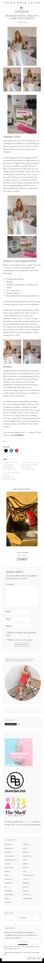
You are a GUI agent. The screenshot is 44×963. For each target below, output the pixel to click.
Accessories (8, 844)
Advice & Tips (9, 848)
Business (25, 852)
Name (9, 611)
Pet (6, 887)
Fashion (7, 864)
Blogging (8, 852)
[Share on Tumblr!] (26, 559)
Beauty (25, 848)
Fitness (25, 864)
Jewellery (8, 879)
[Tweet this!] (21, 559)
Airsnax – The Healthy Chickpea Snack (10, 464)
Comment (10, 584)
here (26, 432)
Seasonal (26, 890)
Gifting (7, 871)
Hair (24, 871)
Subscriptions (9, 894)
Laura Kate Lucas (22, 2)
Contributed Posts (10, 860)
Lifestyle (26, 879)
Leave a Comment (23, 552)
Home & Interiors (28, 875)
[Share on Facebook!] (18, 559)
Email (8, 619)
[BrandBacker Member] (15, 792)
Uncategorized (27, 898)
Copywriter (27, 822)
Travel (7, 898)
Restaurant (8, 890)
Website (9, 626)
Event (24, 860)
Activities (26, 844)
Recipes (25, 887)
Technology (27, 894)
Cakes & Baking (9, 856)
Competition (26, 856)
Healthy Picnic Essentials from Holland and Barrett (30, 464)
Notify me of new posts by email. (20, 640)
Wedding (7, 902)
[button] (22, 8)
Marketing (26, 883)
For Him (25, 867)
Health (18, 11)
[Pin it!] (23, 559)
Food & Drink (9, 867)
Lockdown (25, 11)
